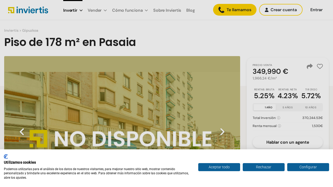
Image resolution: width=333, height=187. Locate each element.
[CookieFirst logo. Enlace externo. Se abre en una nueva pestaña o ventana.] (6, 156)
